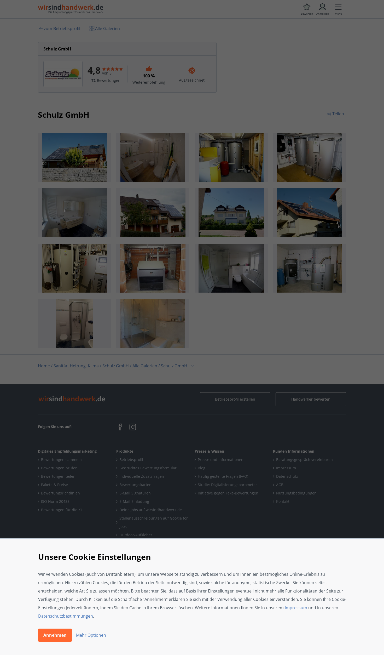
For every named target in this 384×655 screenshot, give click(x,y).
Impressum (296, 608)
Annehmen (55, 635)
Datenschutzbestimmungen (65, 616)
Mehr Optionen (91, 635)
